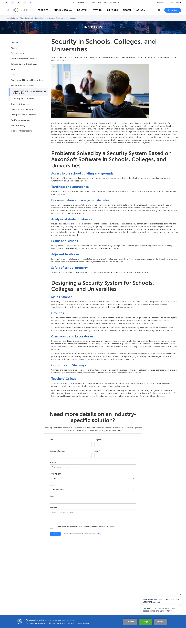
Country (54, 485)
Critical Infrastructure (21, 131)
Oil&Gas (15, 42)
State (52, 496)
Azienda (53, 462)
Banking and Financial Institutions (27, 80)
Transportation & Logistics (23, 115)
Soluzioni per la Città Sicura (24, 64)
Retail (13, 75)
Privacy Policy (95, 534)
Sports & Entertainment (22, 109)
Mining (14, 48)
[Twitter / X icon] (30, 2)
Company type (56, 474)
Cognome (99, 440)
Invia (55, 534)
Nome (53, 440)
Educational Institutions (29, 18)
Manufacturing (18, 125)
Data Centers (17, 53)
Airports (14, 69)
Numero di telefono (57, 451)
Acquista (160, 2)
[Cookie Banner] (93, 621)
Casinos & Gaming (20, 104)
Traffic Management (20, 120)
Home (7, 18)
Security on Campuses (23, 98)
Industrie (14, 18)
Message (54, 507)
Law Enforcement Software (24, 58)
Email (97, 451)
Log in (170, 2)
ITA (177, 2)
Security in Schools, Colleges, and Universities (29, 92)
